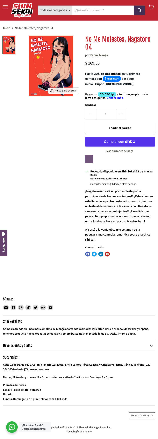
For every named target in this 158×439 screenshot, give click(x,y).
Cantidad (90, 105)
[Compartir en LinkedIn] (100, 254)
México (140, 415)
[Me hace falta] (89, 159)
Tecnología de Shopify (79, 431)
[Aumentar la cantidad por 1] (121, 114)
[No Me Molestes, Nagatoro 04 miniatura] (9, 45)
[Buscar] (139, 10)
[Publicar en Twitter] (94, 254)
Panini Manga (99, 55)
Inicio (6, 28)
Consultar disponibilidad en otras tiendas (113, 184)
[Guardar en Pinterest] (107, 254)
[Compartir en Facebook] (87, 254)
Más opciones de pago (120, 151)
